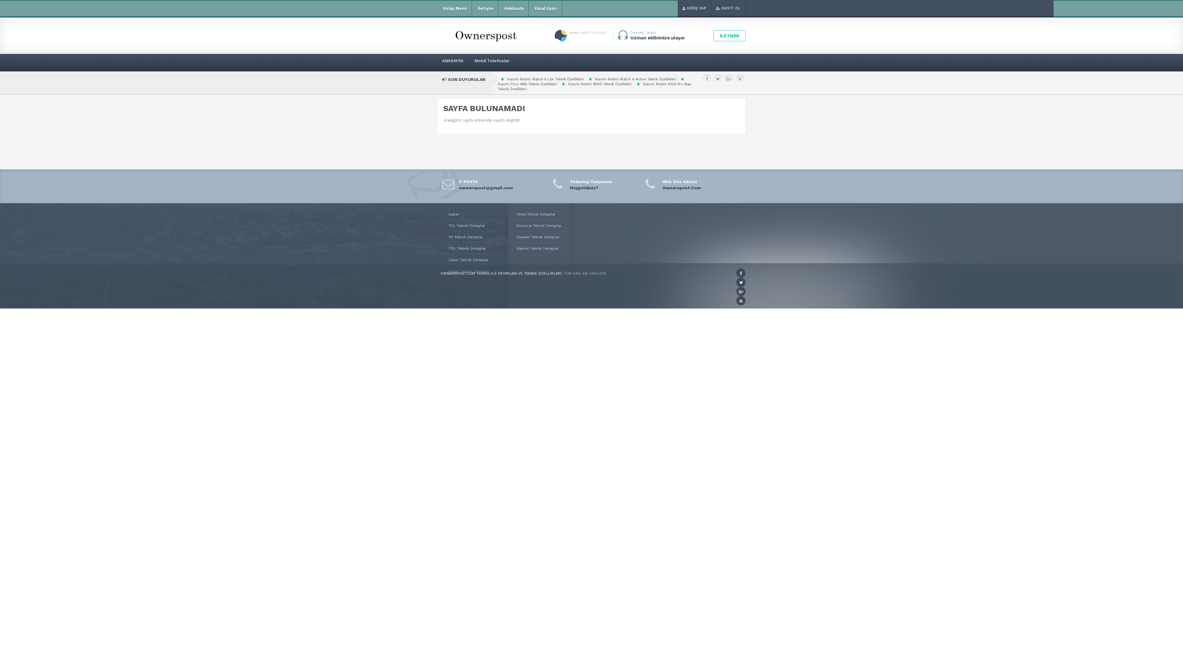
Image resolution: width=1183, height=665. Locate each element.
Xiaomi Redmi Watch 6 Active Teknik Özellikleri (635, 79)
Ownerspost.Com (681, 188)
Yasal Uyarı (546, 8)
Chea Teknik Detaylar (536, 214)
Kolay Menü (455, 8)
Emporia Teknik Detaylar (539, 226)
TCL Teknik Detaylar (467, 226)
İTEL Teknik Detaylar (467, 248)
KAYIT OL (731, 8)
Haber (454, 214)
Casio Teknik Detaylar (469, 260)
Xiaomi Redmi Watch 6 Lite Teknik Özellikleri (545, 79)
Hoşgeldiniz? (584, 188)
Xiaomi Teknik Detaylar (538, 248)
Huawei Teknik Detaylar (538, 237)
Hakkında (514, 8)
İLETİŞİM (729, 35)
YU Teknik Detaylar (466, 237)
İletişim (486, 8)
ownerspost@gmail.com (486, 188)
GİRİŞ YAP (696, 8)
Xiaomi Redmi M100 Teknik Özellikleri (600, 84)
